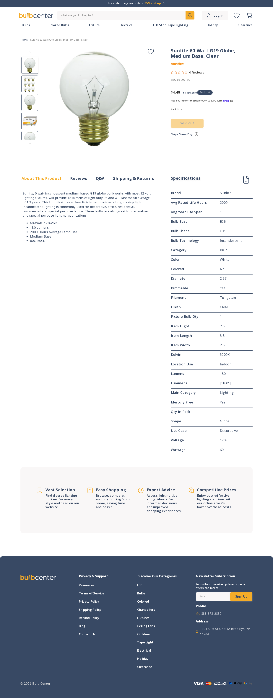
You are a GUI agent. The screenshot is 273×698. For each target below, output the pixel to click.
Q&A (100, 178)
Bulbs (141, 593)
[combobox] (125, 15)
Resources (87, 585)
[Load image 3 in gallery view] (30, 102)
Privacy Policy (89, 601)
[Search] (190, 15)
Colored (143, 601)
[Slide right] (30, 144)
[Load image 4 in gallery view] (30, 121)
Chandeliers (146, 610)
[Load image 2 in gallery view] (30, 84)
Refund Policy (89, 618)
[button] (249, 15)
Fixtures (143, 618)
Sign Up (241, 596)
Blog (82, 626)
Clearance (144, 667)
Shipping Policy (90, 610)
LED (139, 585)
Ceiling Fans (146, 626)
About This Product (42, 178)
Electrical (144, 650)
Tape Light (145, 642)
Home (24, 39)
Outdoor (143, 634)
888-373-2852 (211, 614)
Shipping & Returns (133, 178)
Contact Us (87, 634)
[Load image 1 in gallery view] (30, 65)
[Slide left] (30, 52)
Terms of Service (91, 593)
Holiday (142, 659)
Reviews (78, 178)
